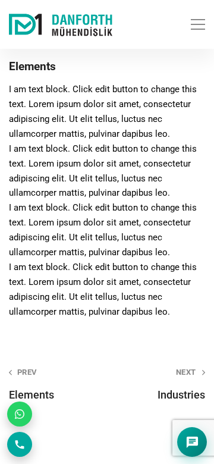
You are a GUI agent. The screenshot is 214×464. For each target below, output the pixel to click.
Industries (181, 384)
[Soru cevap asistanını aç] (192, 442)
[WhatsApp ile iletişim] (19, 414)
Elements (31, 384)
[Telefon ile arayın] (19, 444)
